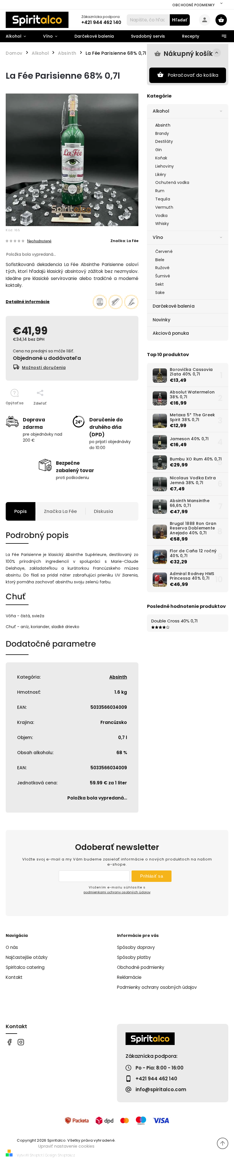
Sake (160, 292)
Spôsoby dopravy (136, 947)
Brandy (162, 133)
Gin (158, 150)
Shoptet (36, 1155)
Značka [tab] (60, 511)
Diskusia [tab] (103, 511)
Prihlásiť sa (151, 876)
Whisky (162, 223)
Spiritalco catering (25, 967)
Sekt (159, 284)
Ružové (162, 268)
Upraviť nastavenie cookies (66, 1146)
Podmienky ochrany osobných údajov (157, 987)
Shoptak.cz (66, 1155)
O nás (12, 947)
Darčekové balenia (174, 306)
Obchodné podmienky (193, 5)
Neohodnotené (39, 241)
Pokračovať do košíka (193, 75)
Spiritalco (9, 1042)
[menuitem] (20, 36)
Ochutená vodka (172, 182)
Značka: (124, 240)
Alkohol (161, 111)
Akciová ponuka (171, 333)
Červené (164, 251)
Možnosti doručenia (44, 367)
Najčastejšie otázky (27, 957)
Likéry (160, 174)
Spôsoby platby (134, 957)
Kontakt (14, 977)
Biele (160, 260)
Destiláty (164, 141)
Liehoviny (164, 166)
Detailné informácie (28, 302)
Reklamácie (129, 977)
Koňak (161, 158)
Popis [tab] (20, 511)
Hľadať (180, 19)
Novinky (161, 320)
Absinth (162, 125)
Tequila (162, 199)
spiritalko (20, 1042)
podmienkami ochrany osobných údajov (117, 892)
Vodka (161, 215)
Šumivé (162, 276)
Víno (158, 237)
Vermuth (164, 207)
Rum (159, 191)
